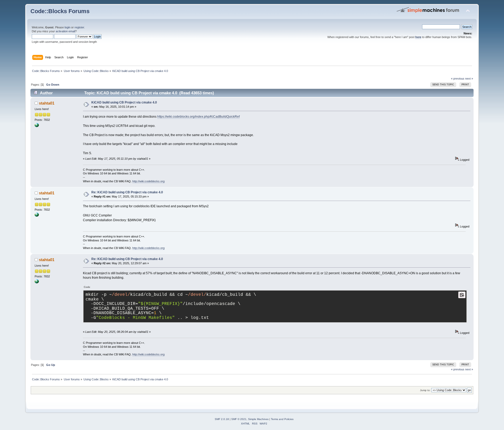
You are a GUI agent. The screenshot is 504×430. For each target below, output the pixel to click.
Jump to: (425, 390)
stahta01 (46, 103)
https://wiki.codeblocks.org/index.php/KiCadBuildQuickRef (198, 116)
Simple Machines (258, 419)
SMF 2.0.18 (222, 419)
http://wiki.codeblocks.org (148, 181)
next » (469, 78)
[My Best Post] (37, 126)
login (67, 27)
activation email (65, 31)
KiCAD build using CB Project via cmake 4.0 (124, 102)
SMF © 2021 (238, 419)
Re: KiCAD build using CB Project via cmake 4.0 (127, 192)
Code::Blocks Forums (60, 11)
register (79, 27)
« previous (457, 78)
